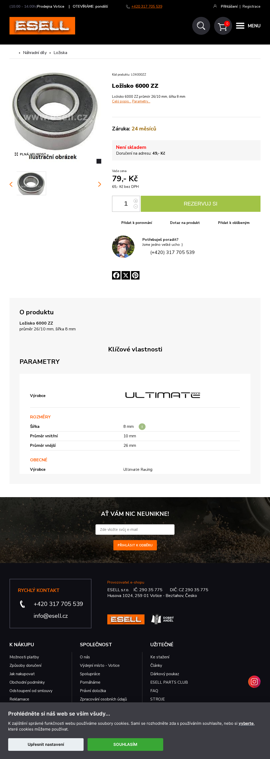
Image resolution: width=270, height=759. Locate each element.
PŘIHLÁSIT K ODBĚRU (135, 545)
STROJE (157, 699)
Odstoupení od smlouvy (30, 690)
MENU (254, 26)
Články (156, 665)
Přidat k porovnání (136, 223)
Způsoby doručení (25, 665)
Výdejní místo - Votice (100, 665)
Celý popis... (121, 101)
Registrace (252, 6)
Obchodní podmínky (27, 682)
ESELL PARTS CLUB (169, 682)
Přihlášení (229, 6)
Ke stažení (159, 657)
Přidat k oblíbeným (233, 223)
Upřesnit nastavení (46, 744)
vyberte (246, 723)
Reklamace (19, 699)
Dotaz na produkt (185, 223)
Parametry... (141, 101)
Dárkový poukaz (164, 674)
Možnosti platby (24, 657)
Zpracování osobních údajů (103, 699)
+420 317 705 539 (146, 6)
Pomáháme (90, 682)
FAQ (154, 690)
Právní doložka (93, 690)
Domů (14, 53)
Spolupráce (90, 674)
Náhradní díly (35, 53)
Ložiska (60, 53)
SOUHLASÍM (125, 744)
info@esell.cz (51, 616)
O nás (85, 657)
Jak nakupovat (22, 674)
